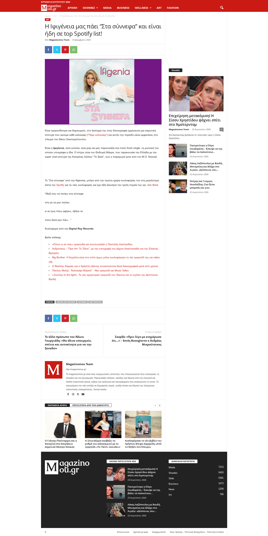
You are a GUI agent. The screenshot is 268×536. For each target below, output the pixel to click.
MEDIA (107, 7)
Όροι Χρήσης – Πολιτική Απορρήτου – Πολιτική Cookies (197, 532)
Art (55, 16)
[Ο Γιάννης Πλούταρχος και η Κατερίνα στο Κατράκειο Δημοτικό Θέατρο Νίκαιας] (63, 424)
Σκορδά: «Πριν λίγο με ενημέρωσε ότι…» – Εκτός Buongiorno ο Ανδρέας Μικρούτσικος (136, 340)
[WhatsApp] (73, 49)
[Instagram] (73, 394)
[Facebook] (48, 49)
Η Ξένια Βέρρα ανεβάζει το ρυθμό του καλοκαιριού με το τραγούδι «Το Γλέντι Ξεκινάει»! (102, 443)
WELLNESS (141, 7)
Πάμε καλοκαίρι (97, 134)
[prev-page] (155, 405)
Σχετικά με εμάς (140, 532)
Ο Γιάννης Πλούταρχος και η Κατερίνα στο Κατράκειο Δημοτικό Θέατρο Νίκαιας (61, 443)
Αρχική (72, 7)
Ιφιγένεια (82, 302)
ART (159, 7)
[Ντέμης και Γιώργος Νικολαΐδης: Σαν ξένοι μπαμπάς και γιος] (178, 186)
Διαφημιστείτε (159, 532)
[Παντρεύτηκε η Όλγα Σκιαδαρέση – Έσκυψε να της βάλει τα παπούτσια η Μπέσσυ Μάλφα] (178, 150)
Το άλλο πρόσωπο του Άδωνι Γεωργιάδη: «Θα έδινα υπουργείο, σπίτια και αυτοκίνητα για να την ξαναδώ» (68, 342)
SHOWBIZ (89, 7)
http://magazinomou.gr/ (76, 369)
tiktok (155, 184)
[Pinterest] (65, 49)
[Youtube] (83, 394)
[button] (222, 8)
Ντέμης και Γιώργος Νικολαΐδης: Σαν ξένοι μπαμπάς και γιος (202, 184)
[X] (57, 49)
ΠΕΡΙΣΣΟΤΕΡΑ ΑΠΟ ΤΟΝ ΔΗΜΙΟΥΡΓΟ (90, 405)
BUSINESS (123, 7)
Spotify (60, 184)
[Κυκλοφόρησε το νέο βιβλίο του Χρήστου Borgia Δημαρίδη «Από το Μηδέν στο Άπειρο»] (143, 424)
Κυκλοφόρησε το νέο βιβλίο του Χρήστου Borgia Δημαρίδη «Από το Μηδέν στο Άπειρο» (143, 443)
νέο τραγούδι (95, 302)
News (171, 489)
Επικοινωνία (123, 532)
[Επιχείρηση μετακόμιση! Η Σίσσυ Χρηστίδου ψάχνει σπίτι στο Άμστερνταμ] (196, 93)
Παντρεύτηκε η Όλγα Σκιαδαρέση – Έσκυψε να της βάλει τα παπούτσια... (206, 149)
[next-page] (160, 405)
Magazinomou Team (59, 39)
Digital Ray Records (66, 302)
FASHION (173, 7)
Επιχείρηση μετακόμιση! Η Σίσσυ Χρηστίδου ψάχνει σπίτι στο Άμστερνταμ (195, 120)
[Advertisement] (103, 168)
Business (173, 483)
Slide (171, 478)
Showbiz (173, 473)
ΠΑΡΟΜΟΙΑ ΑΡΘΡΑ (57, 405)
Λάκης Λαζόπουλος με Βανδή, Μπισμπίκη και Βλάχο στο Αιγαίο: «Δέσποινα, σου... (206, 166)
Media (172, 467)
